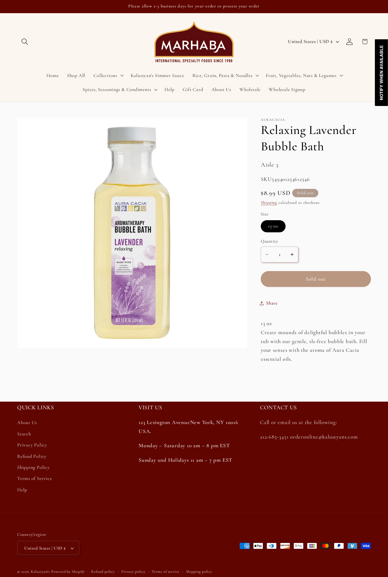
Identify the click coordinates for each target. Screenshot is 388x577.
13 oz (277, 228)
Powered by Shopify (67, 571)
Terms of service (165, 571)
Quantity (269, 241)
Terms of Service (34, 478)
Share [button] (272, 303)
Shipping (269, 202)
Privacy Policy (32, 445)
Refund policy (103, 571)
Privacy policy (133, 571)
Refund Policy (31, 456)
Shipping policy (199, 571)
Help (22, 490)
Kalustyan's (40, 571)
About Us (27, 423)
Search (24, 434)
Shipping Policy (33, 467)
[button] (24, 41)
